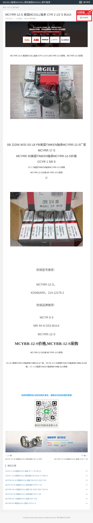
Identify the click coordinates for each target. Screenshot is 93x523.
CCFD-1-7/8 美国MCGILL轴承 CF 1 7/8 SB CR (23, 471)
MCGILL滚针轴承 (13, 7)
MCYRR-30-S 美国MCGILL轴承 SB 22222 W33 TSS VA (26, 489)
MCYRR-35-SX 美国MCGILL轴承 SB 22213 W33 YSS (25, 480)
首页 (4, 7)
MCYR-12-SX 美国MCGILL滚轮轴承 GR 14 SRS (23, 459)
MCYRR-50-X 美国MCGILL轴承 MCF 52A (21, 499)
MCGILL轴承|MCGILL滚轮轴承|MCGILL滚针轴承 (26, 2)
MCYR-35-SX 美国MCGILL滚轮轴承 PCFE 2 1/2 (23, 485)
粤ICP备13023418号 (63, 518)
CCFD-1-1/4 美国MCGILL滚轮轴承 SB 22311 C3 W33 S (26, 476)
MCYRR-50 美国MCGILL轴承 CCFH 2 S (20, 503)
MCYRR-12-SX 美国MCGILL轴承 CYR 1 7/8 (71, 459)
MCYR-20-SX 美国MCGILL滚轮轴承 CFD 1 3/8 (23, 494)
